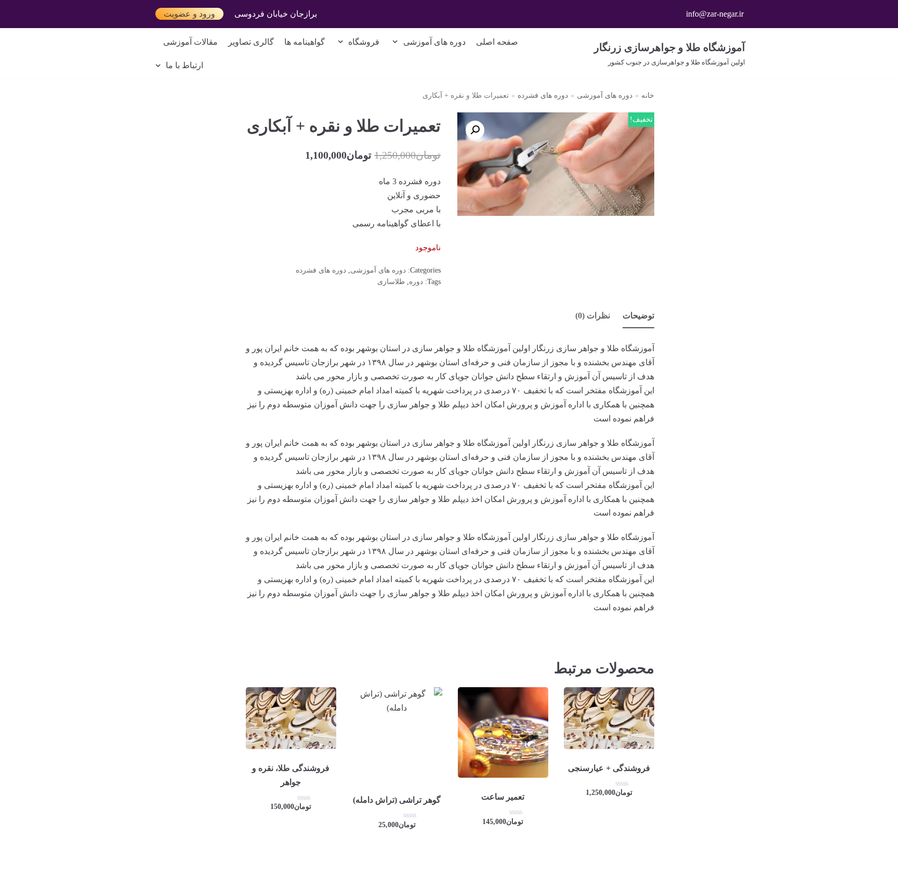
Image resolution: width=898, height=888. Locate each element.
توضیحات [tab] (638, 315)
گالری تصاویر (251, 41)
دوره (416, 282)
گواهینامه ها (304, 41)
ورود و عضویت (189, 13)
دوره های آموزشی (604, 95)
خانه (647, 95)
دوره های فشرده (543, 95)
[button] (475, 130)
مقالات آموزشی (190, 41)
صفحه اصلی (497, 41)
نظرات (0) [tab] (592, 315)
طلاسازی (391, 282)
